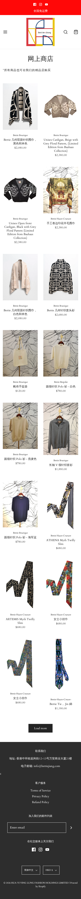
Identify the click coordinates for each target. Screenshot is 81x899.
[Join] (71, 827)
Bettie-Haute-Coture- (60, 699)
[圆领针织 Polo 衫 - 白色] (60, 353)
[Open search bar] (65, 32)
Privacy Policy (40, 796)
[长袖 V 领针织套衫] (60, 429)
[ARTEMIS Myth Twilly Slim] (20, 584)
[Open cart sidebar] (76, 32)
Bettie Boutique (20, 135)
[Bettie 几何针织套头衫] (60, 277)
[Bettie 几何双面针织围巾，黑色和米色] (20, 106)
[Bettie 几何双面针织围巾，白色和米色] (20, 277)
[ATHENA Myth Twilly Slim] (60, 505)
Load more (40, 728)
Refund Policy (40, 802)
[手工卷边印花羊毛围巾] (60, 190)
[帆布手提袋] (20, 353)
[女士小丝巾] (60, 584)
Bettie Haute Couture (61, 218)
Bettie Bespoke (61, 381)
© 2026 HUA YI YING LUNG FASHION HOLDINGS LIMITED (36, 882)
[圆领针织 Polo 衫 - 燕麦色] (20, 426)
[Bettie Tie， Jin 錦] (60, 666)
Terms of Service (40, 790)
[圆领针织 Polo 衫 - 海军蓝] (20, 504)
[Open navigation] (5, 32)
